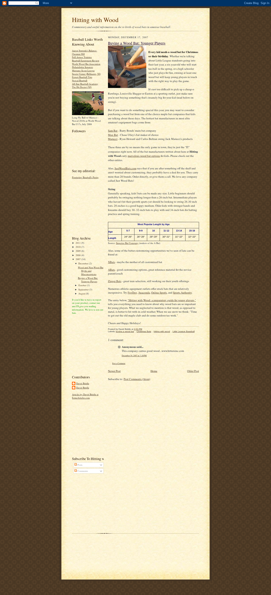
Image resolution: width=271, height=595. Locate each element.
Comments (82, 470)
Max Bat (113, 135)
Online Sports (159, 292)
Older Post (193, 371)
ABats (111, 270)
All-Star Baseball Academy (85, 83)
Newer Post (114, 371)
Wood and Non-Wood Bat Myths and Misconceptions (90, 271)
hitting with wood (162, 331)
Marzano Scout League (83, 70)
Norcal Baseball (79, 80)
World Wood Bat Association (86, 63)
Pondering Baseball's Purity (85, 177)
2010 (78, 246)
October (82, 285)
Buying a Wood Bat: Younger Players (88, 279)
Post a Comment (118, 363)
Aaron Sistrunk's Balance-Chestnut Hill (84, 52)
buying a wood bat (125, 331)
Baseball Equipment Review (85, 60)
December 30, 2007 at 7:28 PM (134, 355)
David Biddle (82, 383)
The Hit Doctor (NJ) (82, 87)
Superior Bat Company (127, 243)
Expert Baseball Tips (82, 77)
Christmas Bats (144, 331)
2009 (78, 250)
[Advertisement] (84, 206)
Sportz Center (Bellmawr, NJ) (86, 73)
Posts (79, 464)
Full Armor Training (82, 57)
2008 (78, 255)
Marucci (113, 139)
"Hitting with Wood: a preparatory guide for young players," (162, 300)
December (83, 263)
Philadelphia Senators (82, 67)
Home (154, 371)
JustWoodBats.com (125, 168)
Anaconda (144, 292)
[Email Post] (144, 329)
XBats (111, 262)
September (83, 289)
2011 (78, 242)
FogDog (132, 292)
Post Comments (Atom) (137, 379)
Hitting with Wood (95, 19)
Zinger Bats (114, 281)
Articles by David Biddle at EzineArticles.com (85, 396)
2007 (78, 259)
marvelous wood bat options (144, 156)
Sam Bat (113, 130)
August (82, 293)
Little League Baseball (184, 331)
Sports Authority (182, 292)
